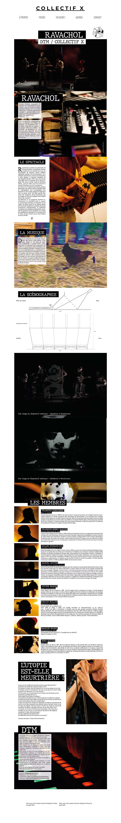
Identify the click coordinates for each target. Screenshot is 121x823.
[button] (42, 17)
